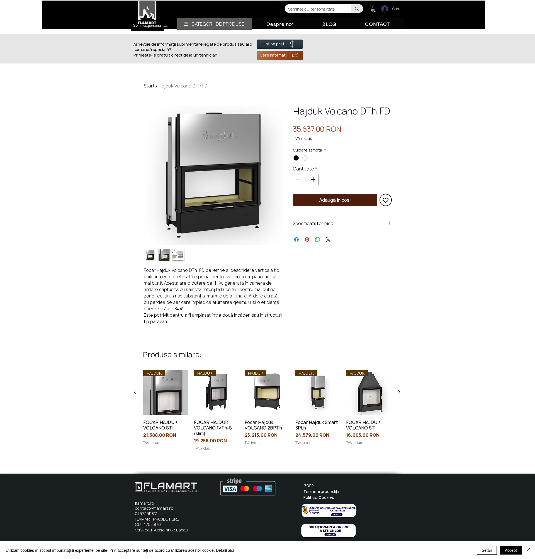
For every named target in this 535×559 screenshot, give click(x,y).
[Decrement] (297, 179)
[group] (267, 410)
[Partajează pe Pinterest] (307, 239)
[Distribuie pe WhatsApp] (317, 239)
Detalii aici (225, 550)
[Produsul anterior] (135, 392)
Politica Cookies (318, 497)
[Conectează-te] (382, 9)
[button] (373, 9)
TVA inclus (302, 138)
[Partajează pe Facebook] (296, 239)
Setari (487, 550)
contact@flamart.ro (154, 508)
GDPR (308, 486)
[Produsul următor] (399, 392)
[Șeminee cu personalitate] (357, 8)
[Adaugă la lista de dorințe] (386, 200)
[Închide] (528, 550)
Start (149, 86)
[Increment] (314, 179)
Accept (511, 550)
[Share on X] (328, 239)
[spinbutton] (305, 179)
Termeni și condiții (321, 491)
